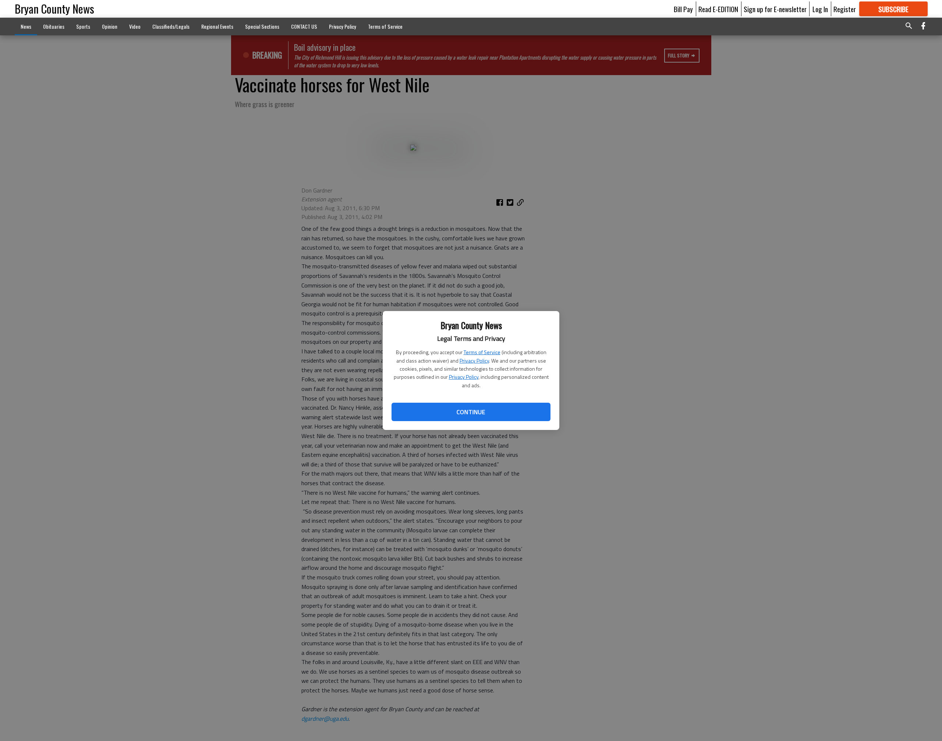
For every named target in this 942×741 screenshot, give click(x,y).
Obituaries (53, 26)
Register (844, 9)
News (26, 26)
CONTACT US (304, 26)
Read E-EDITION (718, 9)
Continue (471, 411)
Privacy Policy (474, 360)
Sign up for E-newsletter (775, 9)
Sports (83, 26)
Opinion (109, 26)
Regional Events (217, 26)
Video (135, 26)
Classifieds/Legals (171, 26)
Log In (820, 9)
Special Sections (262, 26)
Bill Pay (683, 9)
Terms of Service (482, 352)
